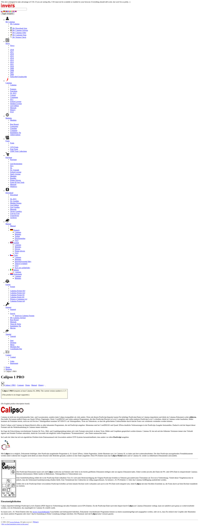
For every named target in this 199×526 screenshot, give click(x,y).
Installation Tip (15, 133)
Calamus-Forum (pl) (17, 301)
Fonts (12, 143)
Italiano (16, 270)
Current (13, 95)
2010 (12, 66)
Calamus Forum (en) (17, 293)
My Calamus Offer (19, 33)
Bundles (13, 178)
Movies (13, 328)
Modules (13, 120)
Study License (15, 174)
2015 (12, 56)
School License (15, 102)
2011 (12, 64)
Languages (14, 126)
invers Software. (15, 522)
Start (11, 340)
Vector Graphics (16, 211)
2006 (12, 75)
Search (12, 314)
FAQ (12, 112)
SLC (12, 99)
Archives (13, 218)
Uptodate (13, 128)
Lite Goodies (15, 207)
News (12, 46)
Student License (16, 104)
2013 (12, 60)
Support (13, 309)
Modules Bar (15, 347)
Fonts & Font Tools (17, 182)
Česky (15, 255)
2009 (12, 68)
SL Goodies (14, 201)
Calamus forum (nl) (17, 297)
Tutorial (13, 336)
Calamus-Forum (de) (17, 291)
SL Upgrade (14, 170)
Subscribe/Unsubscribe (18, 77)
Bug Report (14, 124)
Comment (13, 131)
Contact (13, 357)
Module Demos (15, 203)
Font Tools (14, 149)
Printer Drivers (15, 180)
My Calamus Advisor (20, 30)
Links (12, 361)
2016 (12, 54)
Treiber (17, 236)
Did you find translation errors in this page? (15, 524)
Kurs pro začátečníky (22, 268)
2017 (12, 52)
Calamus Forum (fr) (17, 295)
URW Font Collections (18, 151)
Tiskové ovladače (21, 264)
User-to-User (15, 213)
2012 (12, 62)
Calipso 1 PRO (10, 385)
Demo (27, 385)
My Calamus (14, 24)
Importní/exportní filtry (23, 261)
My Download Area (19, 28)
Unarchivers (14, 216)
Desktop (13, 343)
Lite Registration (16, 164)
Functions (13, 91)
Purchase (13, 160)
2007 (12, 72)
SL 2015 (13, 93)
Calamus (13, 85)
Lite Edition (14, 106)
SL (11, 168)
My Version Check (19, 37)
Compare (20, 385)
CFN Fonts (14, 147)
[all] (45, 385)
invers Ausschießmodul (41, 512)
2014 (12, 58)
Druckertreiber (20, 238)
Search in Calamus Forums (24, 316)
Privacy (36, 522)
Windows (13, 187)
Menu (12, 345)
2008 (12, 70)
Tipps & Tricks (15, 324)
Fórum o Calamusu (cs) (18, 299)
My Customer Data (19, 35)
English (16, 243)
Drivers (17, 249)
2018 (12, 50)
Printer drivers (20, 251)
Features (13, 89)
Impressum (14, 363)
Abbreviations (15, 135)
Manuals (13, 108)
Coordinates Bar (16, 349)
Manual (13, 226)
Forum (12, 287)
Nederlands (17, 274)
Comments (14, 97)
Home (8, 367)
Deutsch (16, 230)
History (13, 110)
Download (14, 195)
